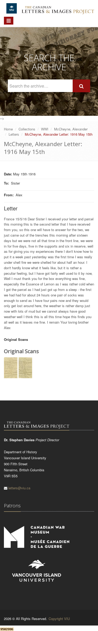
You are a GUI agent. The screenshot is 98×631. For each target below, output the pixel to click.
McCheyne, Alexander (71, 129)
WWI (44, 129)
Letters (14, 134)
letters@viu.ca (19, 487)
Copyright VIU (59, 618)
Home (8, 129)
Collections (27, 129)
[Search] (81, 85)
